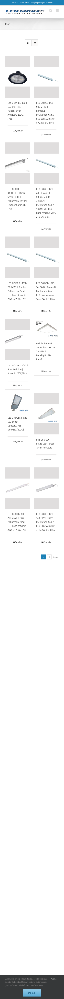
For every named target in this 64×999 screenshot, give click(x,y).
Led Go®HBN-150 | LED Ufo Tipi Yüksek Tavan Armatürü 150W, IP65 (17, 110)
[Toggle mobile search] (50, 10)
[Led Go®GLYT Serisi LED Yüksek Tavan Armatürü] (46, 413)
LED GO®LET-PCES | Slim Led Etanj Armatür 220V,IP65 (18, 369)
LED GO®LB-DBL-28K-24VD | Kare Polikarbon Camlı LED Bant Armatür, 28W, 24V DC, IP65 (17, 522)
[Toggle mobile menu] (57, 10)
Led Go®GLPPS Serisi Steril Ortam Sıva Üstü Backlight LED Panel (45, 351)
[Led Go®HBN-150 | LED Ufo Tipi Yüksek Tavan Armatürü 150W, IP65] (17, 77)
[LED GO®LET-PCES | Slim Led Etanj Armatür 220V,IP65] (17, 339)
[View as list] (35, 43)
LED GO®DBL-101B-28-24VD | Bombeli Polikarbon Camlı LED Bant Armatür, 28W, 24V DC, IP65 (18, 291)
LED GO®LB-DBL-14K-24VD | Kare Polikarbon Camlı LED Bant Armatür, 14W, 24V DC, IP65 (45, 522)
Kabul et (32, 993)
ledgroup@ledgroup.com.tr (42, 2)
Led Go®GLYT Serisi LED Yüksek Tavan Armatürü (45, 443)
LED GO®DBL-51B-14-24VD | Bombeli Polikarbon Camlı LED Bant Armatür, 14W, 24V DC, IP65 (46, 291)
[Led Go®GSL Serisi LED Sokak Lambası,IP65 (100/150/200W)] (17, 402)
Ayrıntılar (19, 130)
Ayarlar (54, 979)
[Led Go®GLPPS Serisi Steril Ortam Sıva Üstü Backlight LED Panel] (46, 328)
